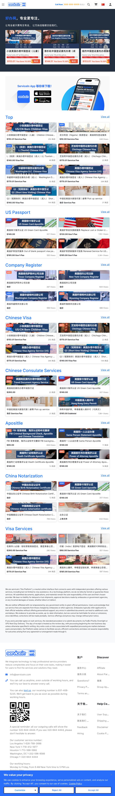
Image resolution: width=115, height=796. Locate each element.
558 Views (51, 308)
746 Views (51, 519)
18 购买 (105, 466)
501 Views (104, 550)
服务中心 (81, 668)
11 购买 (105, 445)
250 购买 (51, 139)
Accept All (93, 790)
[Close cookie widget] (111, 774)
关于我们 (81, 714)
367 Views (51, 287)
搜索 (99, 680)
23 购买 (52, 392)
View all (105, 116)
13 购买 (52, 466)
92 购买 (52, 181)
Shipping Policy (105, 720)
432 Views (103, 519)
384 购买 (104, 181)
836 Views (51, 445)
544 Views (103, 287)
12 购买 (52, 498)
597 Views (104, 571)
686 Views (104, 308)
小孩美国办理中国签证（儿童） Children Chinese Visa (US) (23, 52)
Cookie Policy (75, 783)
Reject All (56, 790)
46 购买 (52, 160)
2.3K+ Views (103, 255)
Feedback (82, 727)
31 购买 (105, 202)
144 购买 (51, 202)
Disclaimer (102, 727)
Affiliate (101, 668)
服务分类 (81, 674)
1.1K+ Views (103, 234)
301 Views (51, 234)
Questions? (83, 680)
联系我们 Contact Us (88, 720)
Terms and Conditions (89, 693)
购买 (36, 61)
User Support (104, 714)
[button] (105, 47)
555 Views (51, 255)
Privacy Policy (84, 687)
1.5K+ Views (103, 413)
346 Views (103, 139)
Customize (20, 790)
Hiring (80, 733)
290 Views (51, 550)
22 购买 (105, 160)
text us (27, 690)
